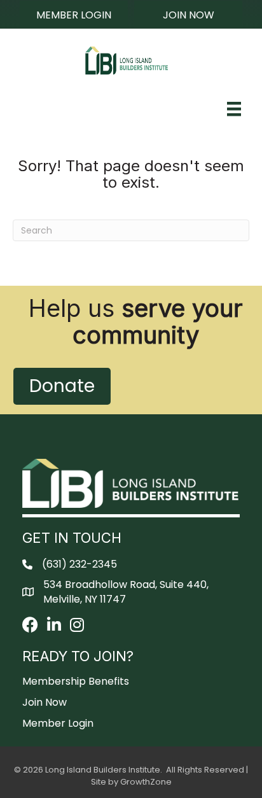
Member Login (57, 723)
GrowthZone (146, 782)
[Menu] (234, 108)
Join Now (44, 702)
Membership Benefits (75, 681)
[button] (74, 15)
